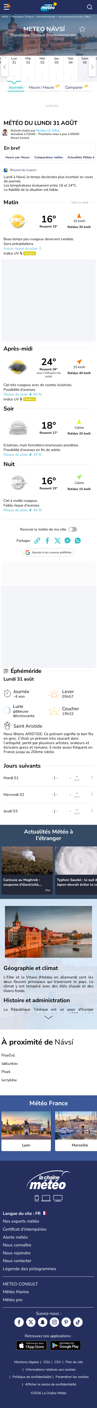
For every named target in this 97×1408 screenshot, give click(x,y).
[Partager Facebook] (47, 541)
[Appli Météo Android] (65, 1346)
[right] (92, 67)
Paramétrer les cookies (72, 1377)
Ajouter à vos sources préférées (52, 552)
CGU (46, 1362)
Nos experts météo (21, 1221)
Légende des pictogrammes (29, 1269)
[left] (4, 67)
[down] (48, 1017)
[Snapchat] (42, 1322)
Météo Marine (16, 1292)
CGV (57, 1362)
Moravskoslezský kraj (70, 16)
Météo (4, 16)
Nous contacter (17, 1261)
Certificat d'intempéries (25, 1229)
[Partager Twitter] (57, 541)
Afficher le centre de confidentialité (50, 1384)
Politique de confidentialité (31, 1377)
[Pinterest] (66, 1322)
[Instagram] (54, 1322)
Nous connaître (17, 1245)
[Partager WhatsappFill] (78, 541)
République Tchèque (22, 16)
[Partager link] (37, 541)
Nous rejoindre (17, 1253)
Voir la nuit (80, 202)
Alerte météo (15, 1237)
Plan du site (74, 1362)
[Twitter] (31, 1322)
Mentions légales (26, 1362)
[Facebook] (19, 1322)
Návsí (87, 16)
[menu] (7, 7)
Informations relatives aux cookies (51, 1369)
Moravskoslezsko (46, 16)
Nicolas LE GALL (48, 130)
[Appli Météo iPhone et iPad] (31, 1346)
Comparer (74, 87)
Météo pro (12, 1300)
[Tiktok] (78, 1322)
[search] (89, 7)
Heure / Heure (42, 87)
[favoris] (82, 29)
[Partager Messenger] (68, 541)
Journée (16, 87)
